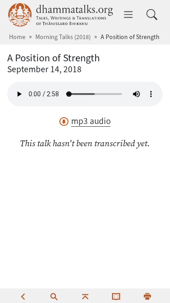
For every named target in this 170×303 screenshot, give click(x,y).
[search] (54, 296)
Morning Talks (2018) (63, 37)
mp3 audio (90, 121)
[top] (85, 296)
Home (17, 37)
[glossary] (116, 296)
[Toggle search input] (152, 14)
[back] (23, 296)
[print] (147, 296)
